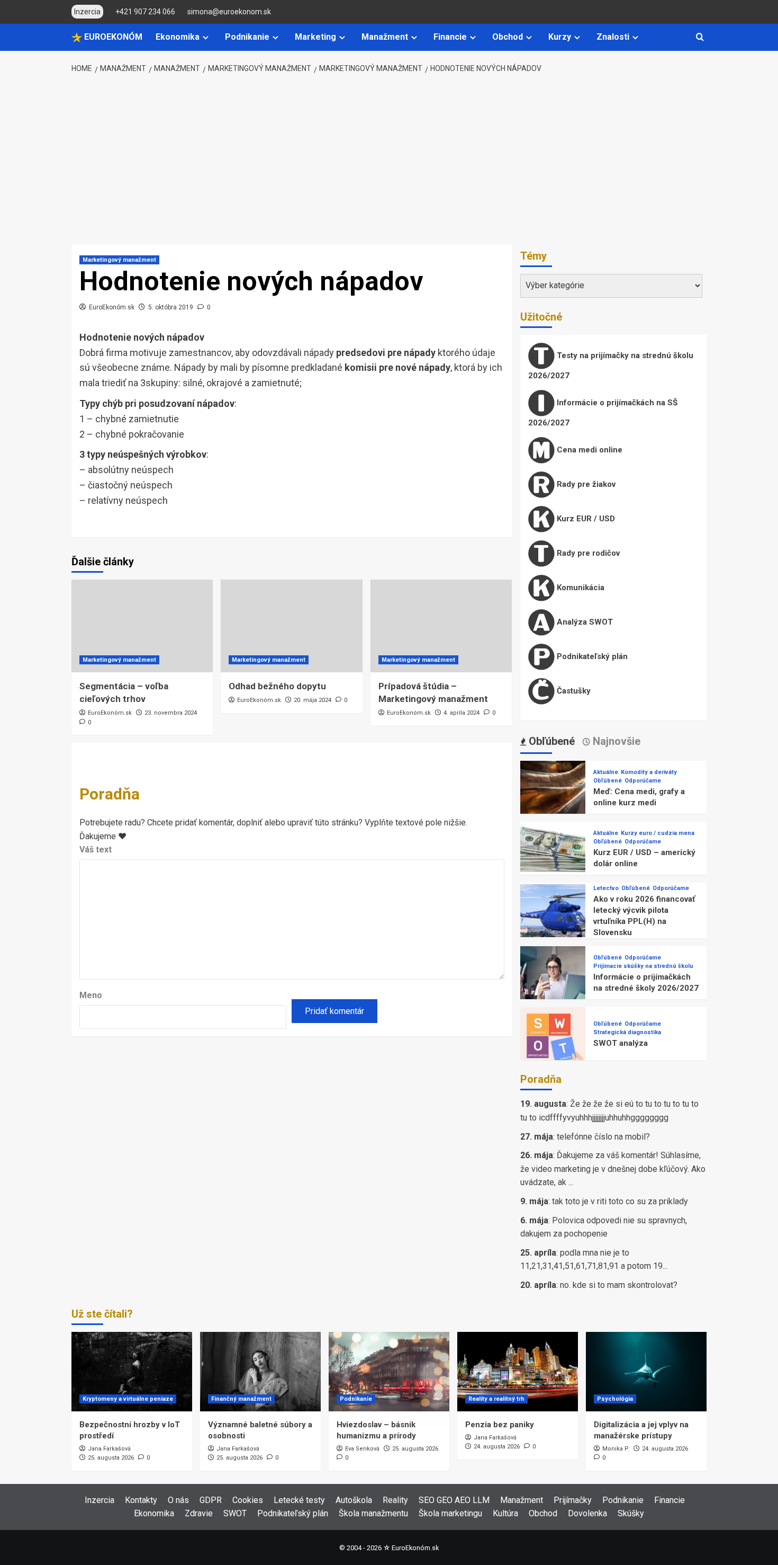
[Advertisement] (389, 160)
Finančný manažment (241, 1398)
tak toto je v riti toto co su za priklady (620, 1201)
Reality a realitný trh (496, 1398)
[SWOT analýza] (552, 1039)
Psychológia (615, 1398)
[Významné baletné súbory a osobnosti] (260, 1371)
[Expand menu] (206, 37)
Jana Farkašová (109, 1448)
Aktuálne (605, 772)
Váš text (95, 849)
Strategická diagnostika (627, 1032)
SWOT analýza (620, 1043)
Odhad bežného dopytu (277, 686)
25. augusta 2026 (111, 1457)
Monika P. (615, 1448)
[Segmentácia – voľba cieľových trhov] (142, 626)
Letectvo (606, 888)
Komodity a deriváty (649, 772)
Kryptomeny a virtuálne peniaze (128, 1398)
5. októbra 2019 (170, 307)
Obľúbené (607, 781)
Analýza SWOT (584, 622)
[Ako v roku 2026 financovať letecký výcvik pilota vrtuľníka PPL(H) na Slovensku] (552, 916)
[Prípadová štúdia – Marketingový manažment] (441, 626)
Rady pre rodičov (587, 553)
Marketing (315, 37)
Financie (450, 37)
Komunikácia (579, 587)
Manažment (384, 37)
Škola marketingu (450, 1513)
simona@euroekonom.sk (229, 11)
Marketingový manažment (119, 259)
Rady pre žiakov (585, 484)
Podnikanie (247, 37)
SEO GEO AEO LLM (454, 1500)
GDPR (211, 1500)
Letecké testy (299, 1500)
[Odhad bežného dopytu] (291, 626)
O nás (178, 1500)
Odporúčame (643, 781)
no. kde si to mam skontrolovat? (618, 1285)
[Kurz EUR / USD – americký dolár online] (552, 854)
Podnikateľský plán (591, 656)
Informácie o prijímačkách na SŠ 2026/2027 (602, 413)
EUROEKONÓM (112, 37)
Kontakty (141, 1500)
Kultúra (505, 1513)
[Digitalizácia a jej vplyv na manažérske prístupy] (646, 1371)
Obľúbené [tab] (550, 741)
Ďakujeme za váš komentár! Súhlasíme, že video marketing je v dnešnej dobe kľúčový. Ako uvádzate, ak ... (612, 1168)
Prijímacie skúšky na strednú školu (643, 966)
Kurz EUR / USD (585, 518)
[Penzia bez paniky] (517, 1371)
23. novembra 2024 (170, 712)
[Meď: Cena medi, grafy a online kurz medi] (552, 793)
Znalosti (612, 37)
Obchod (507, 37)
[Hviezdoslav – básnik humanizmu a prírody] (389, 1371)
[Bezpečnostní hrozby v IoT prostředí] (131, 1371)
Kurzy (559, 37)
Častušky (573, 691)
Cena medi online (588, 450)
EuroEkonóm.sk (111, 307)
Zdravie (199, 1513)
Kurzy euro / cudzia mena (657, 833)
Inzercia (99, 1500)
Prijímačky (573, 1500)
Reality (395, 1500)
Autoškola (354, 1500)
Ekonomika (178, 37)
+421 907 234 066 (145, 11)
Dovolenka (587, 1513)
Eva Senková (362, 1448)
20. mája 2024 (312, 700)
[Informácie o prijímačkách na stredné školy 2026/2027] (552, 978)
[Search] (700, 37)
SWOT (235, 1513)
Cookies (247, 1500)
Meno (90, 995)
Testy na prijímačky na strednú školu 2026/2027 (610, 365)
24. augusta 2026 (497, 1446)
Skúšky (631, 1513)
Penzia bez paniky (499, 1424)
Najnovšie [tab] (615, 741)
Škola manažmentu (373, 1513)
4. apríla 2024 (462, 712)
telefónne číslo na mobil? (603, 1137)
